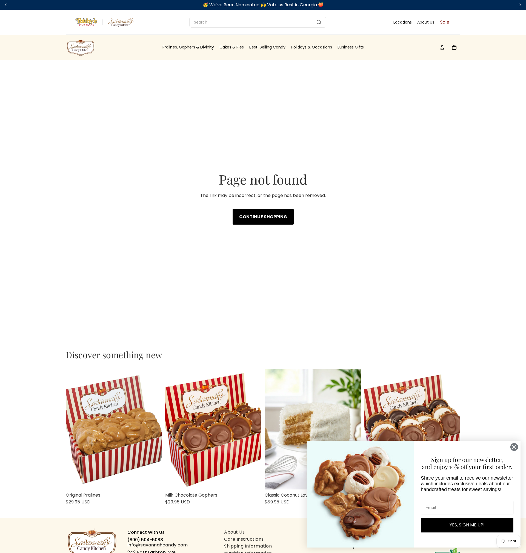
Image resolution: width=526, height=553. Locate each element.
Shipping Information (248, 546)
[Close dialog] (514, 447)
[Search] (319, 22)
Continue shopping (263, 217)
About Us (425, 22)
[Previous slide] (74, 429)
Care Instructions (244, 539)
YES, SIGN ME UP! (467, 525)
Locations (402, 22)
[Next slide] (153, 429)
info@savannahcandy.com (157, 545)
